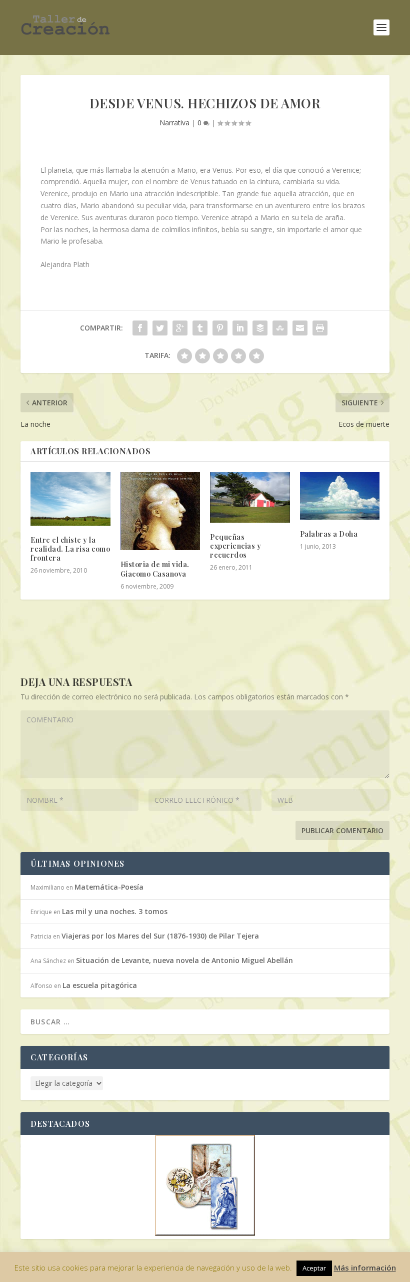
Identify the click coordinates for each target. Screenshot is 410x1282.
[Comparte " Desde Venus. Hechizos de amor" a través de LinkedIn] (240, 328)
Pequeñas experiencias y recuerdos (235, 546)
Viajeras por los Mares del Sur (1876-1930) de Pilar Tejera (160, 936)
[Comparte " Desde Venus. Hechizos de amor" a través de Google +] (180, 328)
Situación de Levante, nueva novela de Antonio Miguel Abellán (184, 960)
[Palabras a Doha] (340, 496)
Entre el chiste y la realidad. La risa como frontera (70, 549)
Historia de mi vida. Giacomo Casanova (155, 569)
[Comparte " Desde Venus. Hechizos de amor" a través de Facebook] (140, 328)
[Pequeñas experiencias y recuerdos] (250, 497)
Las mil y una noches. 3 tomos (115, 911)
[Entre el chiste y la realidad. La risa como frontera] (70, 498)
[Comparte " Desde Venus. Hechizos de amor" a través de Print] (320, 328)
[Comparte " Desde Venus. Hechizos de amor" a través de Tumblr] (200, 328)
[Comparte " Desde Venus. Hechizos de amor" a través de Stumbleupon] (280, 328)
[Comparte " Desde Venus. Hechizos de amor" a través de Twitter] (160, 328)
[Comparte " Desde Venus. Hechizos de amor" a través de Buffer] (260, 328)
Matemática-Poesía (109, 887)
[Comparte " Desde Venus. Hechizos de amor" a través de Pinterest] (220, 328)
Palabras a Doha (329, 534)
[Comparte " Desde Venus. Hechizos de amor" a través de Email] (300, 328)
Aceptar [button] (314, 1268)
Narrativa (175, 122)
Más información (365, 1268)
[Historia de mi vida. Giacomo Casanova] (160, 511)
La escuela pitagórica (99, 985)
